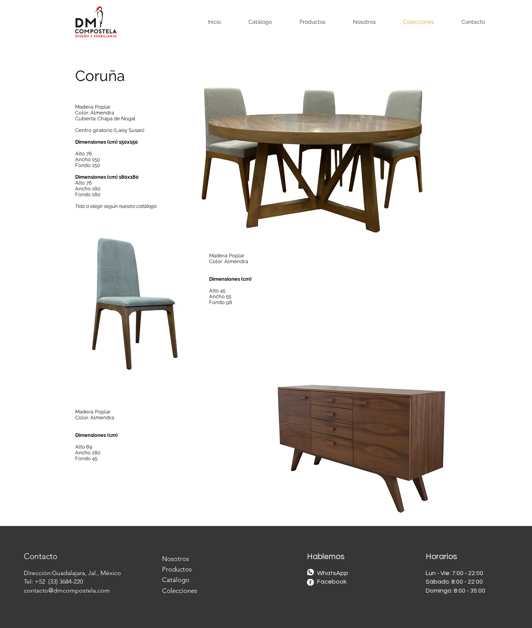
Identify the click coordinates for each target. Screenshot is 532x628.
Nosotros (175, 559)
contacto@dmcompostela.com (67, 590)
